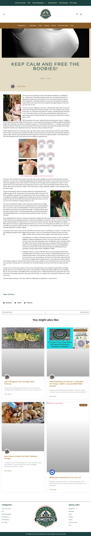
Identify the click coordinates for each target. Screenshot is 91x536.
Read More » (8, 394)
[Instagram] (81, 14)
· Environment (52, 3)
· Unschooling (63, 3)
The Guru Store (63, 25)
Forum (53, 25)
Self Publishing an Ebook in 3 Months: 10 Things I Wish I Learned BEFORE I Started (66, 384)
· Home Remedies (38, 3)
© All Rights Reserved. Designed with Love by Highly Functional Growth (46, 534)
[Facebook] (77, 14)
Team (40, 25)
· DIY (28, 3)
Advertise (33, 25)
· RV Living (73, 3)
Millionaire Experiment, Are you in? (65, 477)
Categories (21, 25)
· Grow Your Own (20, 3)
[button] (4, 14)
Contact (46, 25)
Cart (71, 25)
